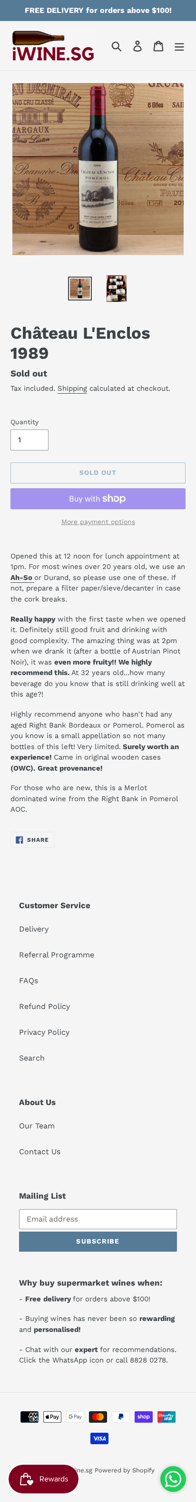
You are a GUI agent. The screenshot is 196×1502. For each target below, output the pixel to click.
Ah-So (22, 577)
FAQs (28, 980)
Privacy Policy (44, 1032)
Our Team (37, 1125)
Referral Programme (56, 954)
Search (32, 1057)
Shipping (72, 388)
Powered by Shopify (125, 1470)
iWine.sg (80, 1470)
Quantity (24, 422)
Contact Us (39, 1151)
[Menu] (179, 45)
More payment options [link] (98, 522)
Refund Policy (44, 1006)
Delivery (34, 928)
